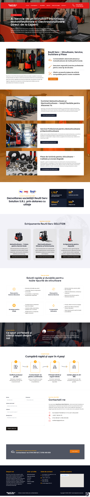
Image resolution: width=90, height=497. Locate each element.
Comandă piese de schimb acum (49, 169)
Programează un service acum (49, 142)
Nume (7, 397)
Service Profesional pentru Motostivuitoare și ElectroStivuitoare (60, 130)
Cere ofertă (74, 451)
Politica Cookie (21, 493)
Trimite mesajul (11, 428)
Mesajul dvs (9, 415)
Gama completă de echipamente (71, 256)
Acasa (27, 5)
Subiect (8, 409)
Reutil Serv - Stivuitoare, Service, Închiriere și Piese (65, 53)
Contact (63, 5)
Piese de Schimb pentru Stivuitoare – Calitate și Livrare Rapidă (57, 157)
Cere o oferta (53, 79)
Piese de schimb (56, 5)
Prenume (28, 397)
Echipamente (34, 5)
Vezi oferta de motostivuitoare (19, 256)
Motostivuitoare (31, 474)
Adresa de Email (10, 403)
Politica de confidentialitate (32, 493)
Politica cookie (30, 481)
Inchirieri (42, 5)
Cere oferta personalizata (49, 115)
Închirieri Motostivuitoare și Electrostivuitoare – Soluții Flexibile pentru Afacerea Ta (60, 103)
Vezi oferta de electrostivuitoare (44, 256)
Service (48, 5)
